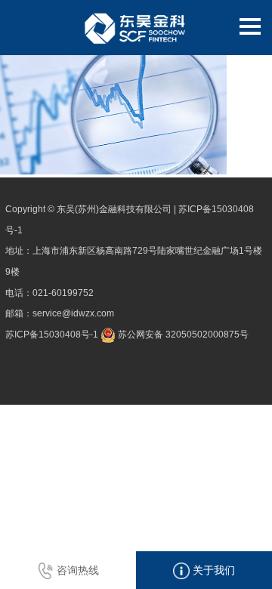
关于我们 (212, 570)
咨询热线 (76, 570)
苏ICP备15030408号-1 (51, 334)
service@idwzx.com (73, 313)
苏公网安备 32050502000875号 (182, 334)
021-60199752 (63, 293)
